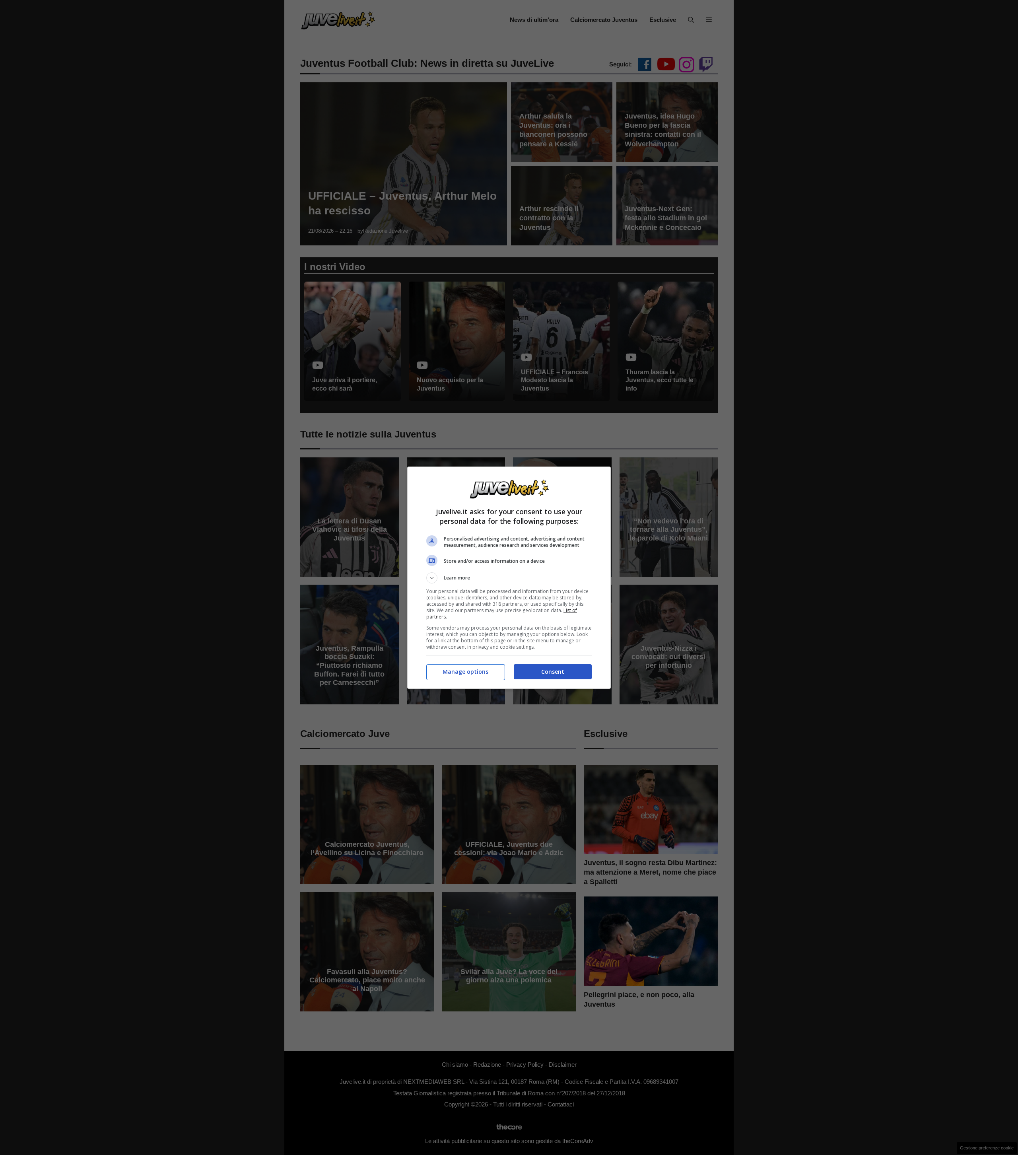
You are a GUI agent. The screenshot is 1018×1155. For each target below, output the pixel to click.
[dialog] (509, 578)
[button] (509, 577)
